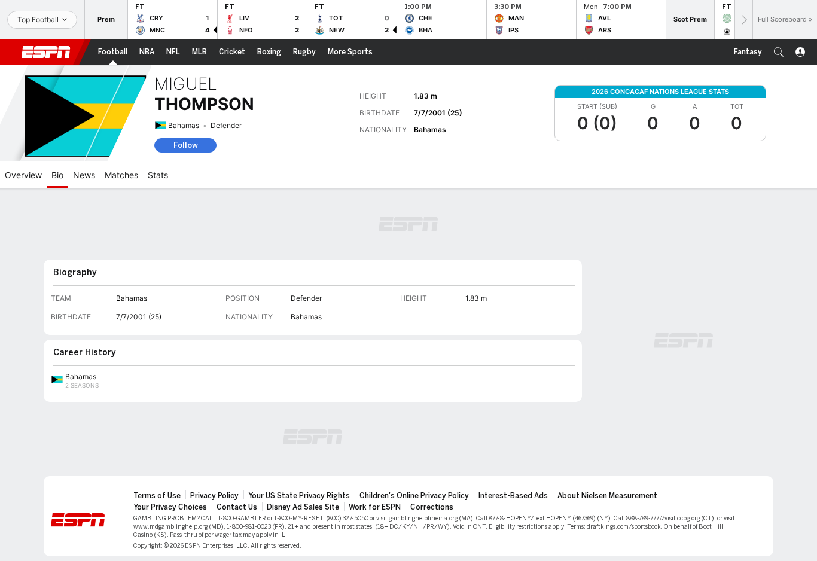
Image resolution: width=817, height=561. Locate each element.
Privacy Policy (214, 496)
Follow (185, 145)
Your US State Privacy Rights (299, 496)
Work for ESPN (375, 507)
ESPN (46, 52)
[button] (779, 52)
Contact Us (237, 507)
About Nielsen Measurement (607, 496)
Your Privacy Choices (170, 507)
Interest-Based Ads (513, 496)
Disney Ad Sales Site (303, 507)
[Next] (743, 19)
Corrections (431, 507)
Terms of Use (157, 496)
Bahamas (183, 125)
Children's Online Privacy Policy (414, 496)
